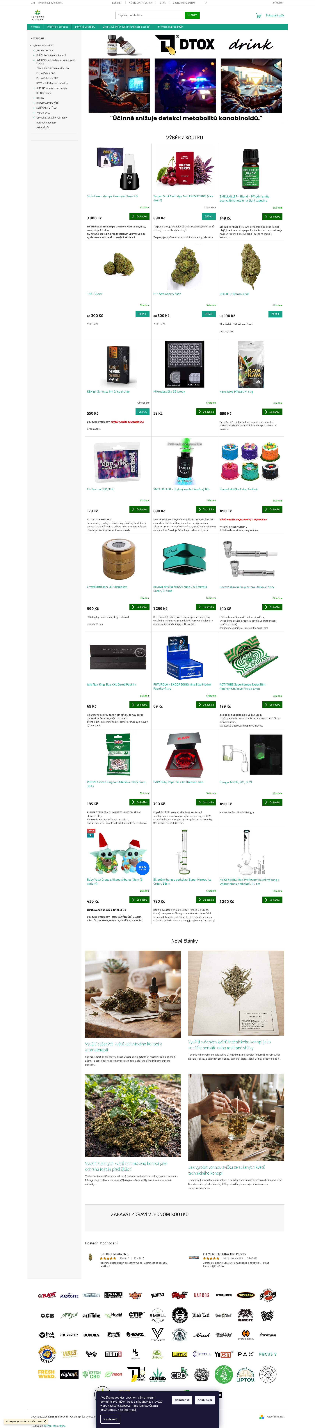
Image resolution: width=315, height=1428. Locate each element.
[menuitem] (35, 27)
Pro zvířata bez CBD (47, 78)
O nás (162, 3)
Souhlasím (205, 1400)
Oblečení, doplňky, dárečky (51, 118)
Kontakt (117, 3)
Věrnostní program (140, 3)
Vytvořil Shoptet (275, 1417)
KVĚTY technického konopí (51, 55)
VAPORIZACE (43, 113)
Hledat (192, 15)
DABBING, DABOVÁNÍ (47, 103)
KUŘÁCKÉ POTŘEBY (47, 108)
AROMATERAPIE (45, 50)
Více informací (127, 1410)
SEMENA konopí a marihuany (51, 88)
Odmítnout (182, 1400)
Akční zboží (42, 127)
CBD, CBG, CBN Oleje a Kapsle (52, 68)
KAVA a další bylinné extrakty (52, 83)
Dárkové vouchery (46, 123)
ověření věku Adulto (55, 1426)
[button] (100, 78)
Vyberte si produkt (43, 45)
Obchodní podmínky (184, 3)
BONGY (40, 98)
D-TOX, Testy (43, 93)
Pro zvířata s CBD (45, 73)
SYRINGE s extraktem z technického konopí (55, 62)
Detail (209, 216)
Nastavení (110, 1419)
